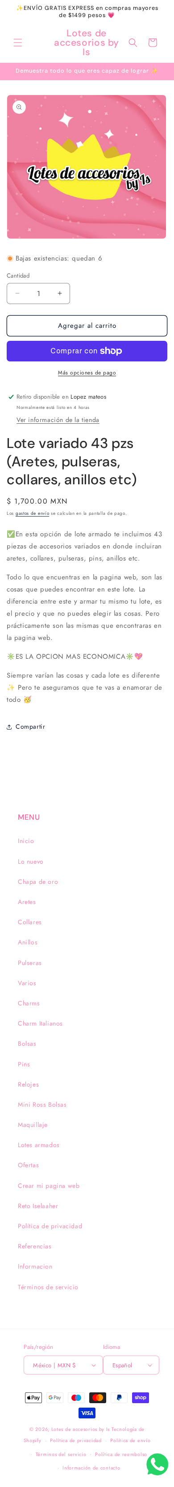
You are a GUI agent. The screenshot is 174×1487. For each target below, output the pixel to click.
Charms (29, 1003)
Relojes (28, 1084)
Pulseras (30, 962)
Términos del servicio (61, 1454)
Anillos (27, 942)
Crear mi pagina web (48, 1185)
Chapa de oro (38, 881)
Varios (27, 982)
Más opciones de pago (87, 373)
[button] (18, 42)
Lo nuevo (31, 861)
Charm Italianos (40, 1023)
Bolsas (27, 1043)
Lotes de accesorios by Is (80, 1429)
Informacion (35, 1266)
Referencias (35, 1246)
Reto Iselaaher (38, 1205)
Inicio (26, 840)
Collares (30, 921)
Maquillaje (33, 1124)
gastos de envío (33, 513)
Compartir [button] (30, 726)
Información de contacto (91, 1467)
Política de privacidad (50, 1226)
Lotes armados (39, 1144)
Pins (24, 1064)
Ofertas (28, 1165)
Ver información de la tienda (58, 419)
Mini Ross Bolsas (42, 1104)
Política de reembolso (121, 1454)
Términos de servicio (48, 1287)
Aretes (27, 901)
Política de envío (130, 1440)
